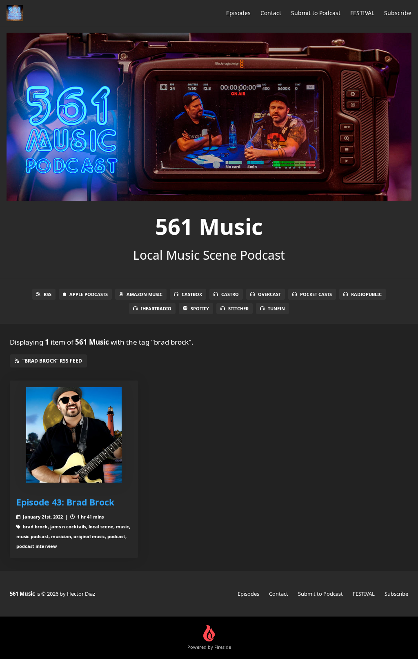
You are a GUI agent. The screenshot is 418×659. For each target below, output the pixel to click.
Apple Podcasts (88, 294)
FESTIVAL (362, 13)
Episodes (238, 13)
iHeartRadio (156, 308)
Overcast (269, 294)
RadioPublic (366, 294)
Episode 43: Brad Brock (65, 502)
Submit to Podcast (315, 13)
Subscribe (397, 13)
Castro (230, 294)
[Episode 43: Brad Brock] (74, 435)
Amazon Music (144, 294)
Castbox (192, 294)
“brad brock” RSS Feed (52, 360)
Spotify (200, 308)
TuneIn (276, 308)
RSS (47, 294)
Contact (270, 13)
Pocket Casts (316, 294)
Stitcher (238, 308)
